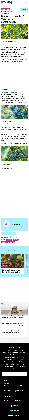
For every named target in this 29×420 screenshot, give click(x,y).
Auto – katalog (20, 357)
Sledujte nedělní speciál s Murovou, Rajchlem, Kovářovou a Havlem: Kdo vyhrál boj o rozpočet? (14, 324)
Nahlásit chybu (6, 400)
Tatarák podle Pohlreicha (18, 362)
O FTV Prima (6, 380)
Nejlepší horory (7, 352)
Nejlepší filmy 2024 (18, 350)
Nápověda (17, 394)
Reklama (5, 385)
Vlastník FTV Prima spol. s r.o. (7, 397)
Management (17, 380)
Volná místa (6, 383)
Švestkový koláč (20, 368)
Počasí (12, 355)
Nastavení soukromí (19, 400)
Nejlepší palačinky (9, 368)
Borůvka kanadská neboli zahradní (11, 92)
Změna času (22, 352)
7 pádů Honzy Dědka (11, 359)
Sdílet (23, 10)
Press (16, 383)
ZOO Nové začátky (10, 357)
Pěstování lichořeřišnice (17, 364)
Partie (7, 355)
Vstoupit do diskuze (9, 233)
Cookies (5, 394)
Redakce (16, 396)
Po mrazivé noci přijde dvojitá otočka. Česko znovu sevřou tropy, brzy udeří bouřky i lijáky (14, 331)
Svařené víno (7, 362)
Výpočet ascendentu (9, 366)
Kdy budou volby (19, 355)
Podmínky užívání (7, 390)
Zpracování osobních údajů (19, 391)
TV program (15, 352)
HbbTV (4, 387)
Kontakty (16, 387)
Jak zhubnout (9, 350)
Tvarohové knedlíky (20, 366)
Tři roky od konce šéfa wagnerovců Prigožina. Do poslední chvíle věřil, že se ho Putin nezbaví (14, 316)
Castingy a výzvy (18, 385)
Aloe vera (7, 364)
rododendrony (22, 102)
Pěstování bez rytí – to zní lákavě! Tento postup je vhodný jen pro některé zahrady (11, 271)
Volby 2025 (20, 359)
